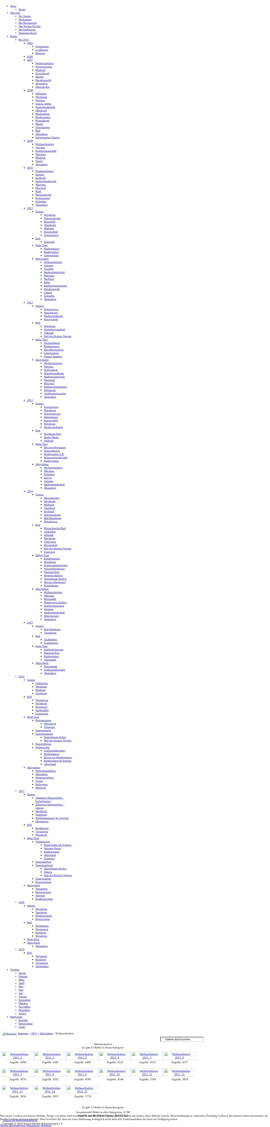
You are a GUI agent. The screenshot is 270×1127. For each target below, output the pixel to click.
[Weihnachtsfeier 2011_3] (82, 1056)
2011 (34, 1033)
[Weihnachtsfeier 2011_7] (18, 1073)
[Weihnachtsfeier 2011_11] (147, 1073)
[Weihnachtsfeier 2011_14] (50, 1090)
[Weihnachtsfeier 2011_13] (18, 1090)
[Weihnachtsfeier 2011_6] (180, 1056)
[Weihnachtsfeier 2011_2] (50, 1056)
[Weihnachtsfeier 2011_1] (18, 1056)
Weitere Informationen (13, 1125)
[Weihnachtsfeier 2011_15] (82, 1090)
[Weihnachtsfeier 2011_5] (147, 1056)
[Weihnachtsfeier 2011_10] (115, 1073)
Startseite (23, 1033)
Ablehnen (45, 1125)
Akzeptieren (33, 1125)
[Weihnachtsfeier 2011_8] (50, 1073)
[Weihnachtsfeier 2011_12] (180, 1073)
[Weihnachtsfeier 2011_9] (82, 1073)
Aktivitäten (46, 1033)
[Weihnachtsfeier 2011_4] (115, 1056)
